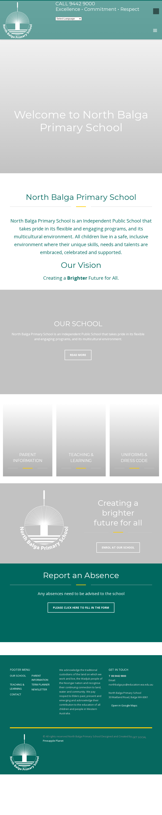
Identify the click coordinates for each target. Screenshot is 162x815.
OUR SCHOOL (18, 675)
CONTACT (15, 694)
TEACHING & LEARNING (17, 686)
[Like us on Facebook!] (149, 737)
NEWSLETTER (39, 689)
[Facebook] (146, 11)
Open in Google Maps (124, 705)
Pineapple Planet (53, 740)
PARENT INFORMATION (40, 678)
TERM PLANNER (41, 684)
